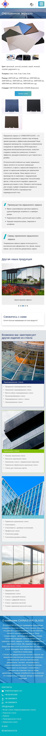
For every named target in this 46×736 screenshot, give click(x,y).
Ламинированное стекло (12, 719)
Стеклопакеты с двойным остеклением (19, 528)
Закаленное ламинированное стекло (18, 390)
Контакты (7, 687)
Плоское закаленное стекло (15, 456)
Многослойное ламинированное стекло (19, 393)
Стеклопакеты (10, 525)
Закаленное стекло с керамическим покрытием (22, 462)
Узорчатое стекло (9, 713)
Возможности (9, 731)
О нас (5, 726)
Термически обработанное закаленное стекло (21, 465)
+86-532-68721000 (11, 695)
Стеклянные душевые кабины (15, 537)
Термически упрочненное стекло (16, 521)
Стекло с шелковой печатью (15, 597)
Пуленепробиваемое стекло (15, 396)
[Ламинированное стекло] (23, 343)
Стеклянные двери (12, 534)
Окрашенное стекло (12, 590)
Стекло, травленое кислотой (15, 603)
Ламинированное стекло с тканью (17, 399)
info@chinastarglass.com (13, 691)
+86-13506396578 (11, 698)
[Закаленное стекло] (23, 412)
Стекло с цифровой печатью (15, 600)
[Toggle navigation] (41, 3)
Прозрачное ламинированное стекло (18, 387)
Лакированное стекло (13, 594)
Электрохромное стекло (13, 402)
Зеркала (6, 716)
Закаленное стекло (10, 722)
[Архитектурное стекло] (23, 478)
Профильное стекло (12, 531)
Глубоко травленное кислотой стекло (18, 606)
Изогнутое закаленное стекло (15, 459)
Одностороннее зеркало (23, 300)
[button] (19, 306)
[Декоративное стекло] (23, 547)
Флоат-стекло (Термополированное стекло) (19, 710)
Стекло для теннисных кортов (16, 468)
